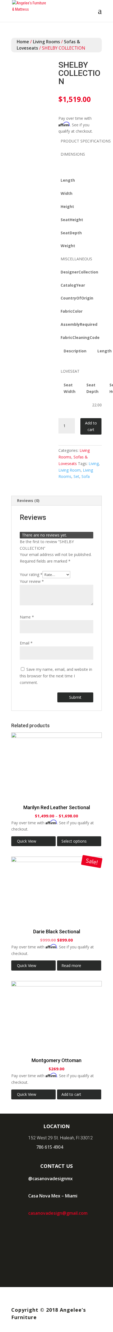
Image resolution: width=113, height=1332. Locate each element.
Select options (74, 841)
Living (94, 463)
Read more (71, 965)
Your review (32, 581)
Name (27, 617)
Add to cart (91, 426)
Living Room (69, 470)
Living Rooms (46, 42)
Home (23, 42)
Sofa (85, 476)
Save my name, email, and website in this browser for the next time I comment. (56, 676)
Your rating (31, 574)
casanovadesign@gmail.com (57, 1213)
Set (76, 476)
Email (26, 643)
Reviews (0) (28, 500)
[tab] (56, 501)
